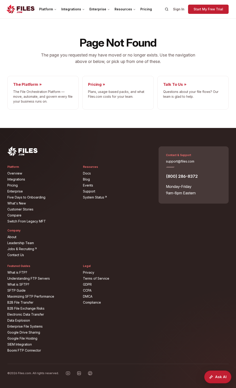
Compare (14, 215)
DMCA (87, 296)
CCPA (87, 290)
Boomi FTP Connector (24, 350)
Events (88, 185)
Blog (86, 179)
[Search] (166, 9)
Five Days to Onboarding (26, 197)
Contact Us (15, 255)
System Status (118, 197)
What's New (16, 203)
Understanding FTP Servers (28, 278)
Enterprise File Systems (25, 326)
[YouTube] (68, 373)
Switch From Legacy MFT (26, 221)
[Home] (20, 9)
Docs (87, 173)
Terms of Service (96, 278)
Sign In (178, 9)
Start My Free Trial (208, 9)
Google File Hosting (22, 338)
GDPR (87, 284)
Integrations (71, 9)
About (11, 237)
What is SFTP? (18, 284)
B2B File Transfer (20, 302)
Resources (123, 9)
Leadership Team (20, 243)
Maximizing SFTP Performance (30, 296)
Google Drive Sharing (23, 332)
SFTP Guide (16, 290)
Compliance (92, 302)
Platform (46, 9)
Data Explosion (18, 320)
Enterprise (97, 9)
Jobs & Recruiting (42, 249)
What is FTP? (17, 272)
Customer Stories (20, 209)
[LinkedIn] (79, 373)
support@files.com (180, 161)
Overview (14, 173)
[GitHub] (90, 373)
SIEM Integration (19, 344)
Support (89, 191)
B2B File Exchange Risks (25, 308)
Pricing (146, 9)
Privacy (88, 272)
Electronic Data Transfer (25, 314)
